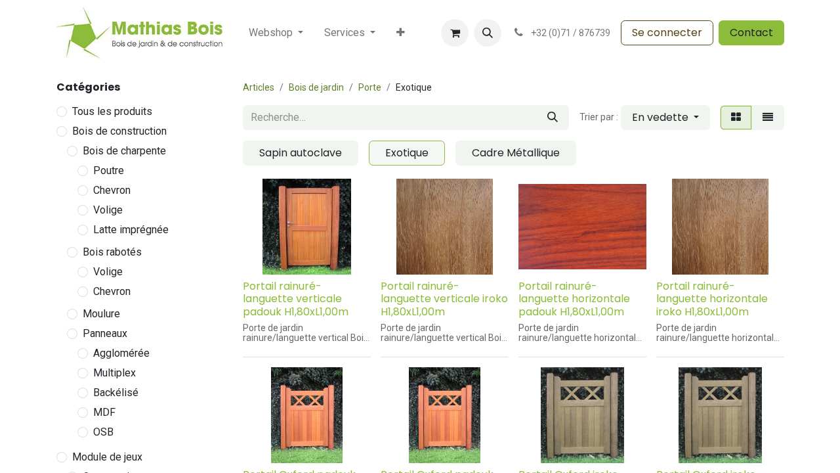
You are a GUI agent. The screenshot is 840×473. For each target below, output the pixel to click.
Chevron (112, 190)
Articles (258, 87)
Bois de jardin (316, 87)
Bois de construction (119, 131)
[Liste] (767, 117)
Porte (369, 87)
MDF (104, 412)
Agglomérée (121, 353)
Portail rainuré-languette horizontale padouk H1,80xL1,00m (574, 299)
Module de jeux (107, 457)
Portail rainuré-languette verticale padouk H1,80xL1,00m (295, 299)
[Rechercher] (552, 117)
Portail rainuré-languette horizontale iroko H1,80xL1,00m (712, 299)
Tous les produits (112, 111)
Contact (751, 32)
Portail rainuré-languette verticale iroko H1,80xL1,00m (444, 299)
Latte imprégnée (131, 229)
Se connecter (667, 32)
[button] (487, 33)
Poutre (108, 170)
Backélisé (115, 392)
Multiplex (114, 373)
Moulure (101, 313)
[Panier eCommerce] (455, 33)
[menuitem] (276, 33)
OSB (103, 432)
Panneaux (105, 333)
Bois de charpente (124, 151)
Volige (108, 210)
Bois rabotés (112, 252)
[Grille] (736, 117)
